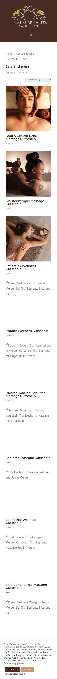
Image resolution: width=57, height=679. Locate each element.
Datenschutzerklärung (15, 673)
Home (9, 53)
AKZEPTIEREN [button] (12, 669)
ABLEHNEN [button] (28, 669)
